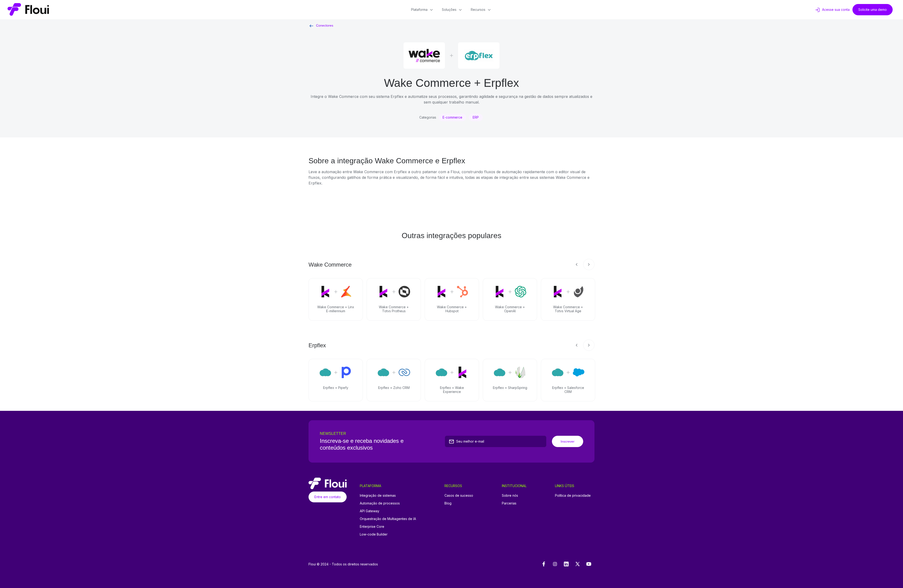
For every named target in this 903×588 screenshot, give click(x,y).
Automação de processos (380, 503)
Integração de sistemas (378, 495)
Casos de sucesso (458, 495)
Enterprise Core (372, 526)
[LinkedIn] (566, 564)
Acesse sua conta (836, 10)
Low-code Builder (374, 534)
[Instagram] (555, 564)
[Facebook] (543, 564)
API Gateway (369, 511)
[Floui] (28, 9)
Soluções (449, 10)
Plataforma (419, 10)
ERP (476, 117)
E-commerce (452, 117)
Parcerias (509, 503)
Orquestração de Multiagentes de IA (388, 519)
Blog (448, 503)
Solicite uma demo (872, 10)
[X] (577, 564)
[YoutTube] (589, 564)
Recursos (478, 10)
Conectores (324, 25)
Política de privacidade (573, 495)
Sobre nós (510, 495)
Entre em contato (327, 497)
